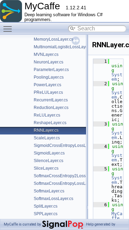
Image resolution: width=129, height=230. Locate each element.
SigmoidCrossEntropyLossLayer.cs (66, 145)
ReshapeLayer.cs (50, 122)
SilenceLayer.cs (48, 160)
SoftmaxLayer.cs (49, 191)
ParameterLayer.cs (51, 69)
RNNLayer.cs (46, 130)
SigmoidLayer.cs (49, 153)
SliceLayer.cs (46, 168)
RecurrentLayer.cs (51, 100)
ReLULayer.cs (47, 115)
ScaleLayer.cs (47, 138)
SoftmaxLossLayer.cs (53, 198)
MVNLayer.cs (46, 54)
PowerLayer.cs (47, 84)
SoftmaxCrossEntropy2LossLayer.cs (67, 175)
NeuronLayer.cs (48, 62)
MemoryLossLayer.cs (53, 39)
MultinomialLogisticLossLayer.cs (64, 46)
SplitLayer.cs (45, 206)
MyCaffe (116, 216)
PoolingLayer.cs (49, 77)
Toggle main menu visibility (9, 28)
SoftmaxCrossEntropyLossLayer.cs (66, 183)
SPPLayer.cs (45, 213)
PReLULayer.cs (48, 92)
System (116, 77)
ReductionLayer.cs (51, 107)
